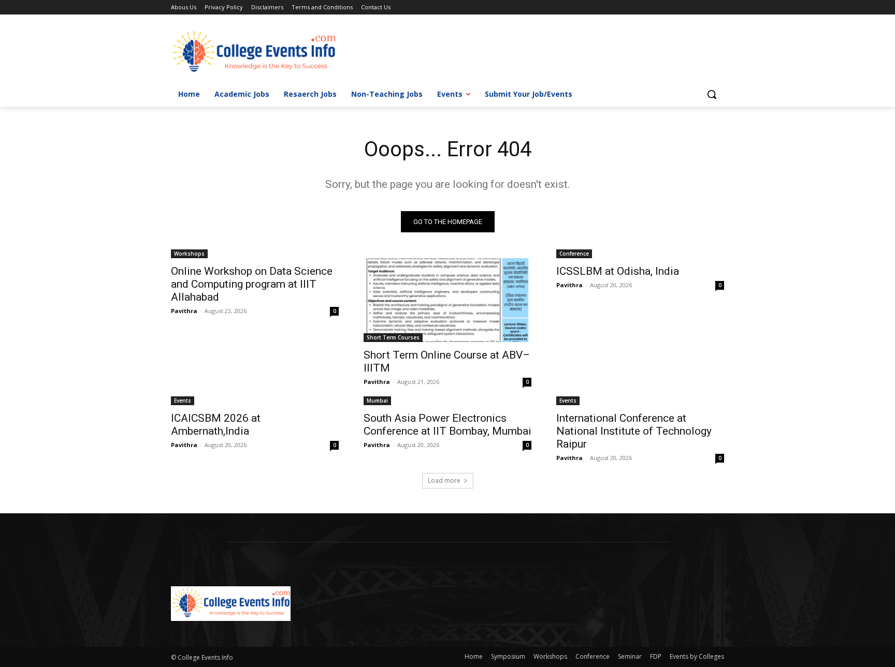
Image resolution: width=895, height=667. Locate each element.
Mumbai (377, 400)
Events (182, 400)
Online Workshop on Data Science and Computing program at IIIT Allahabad (252, 284)
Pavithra (184, 311)
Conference (574, 253)
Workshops (189, 253)
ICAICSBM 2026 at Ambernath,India (216, 424)
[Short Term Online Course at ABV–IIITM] (447, 300)
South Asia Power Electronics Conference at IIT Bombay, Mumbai (447, 424)
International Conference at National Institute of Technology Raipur (634, 431)
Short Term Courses (393, 337)
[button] (711, 94)
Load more (444, 480)
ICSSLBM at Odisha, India (617, 271)
